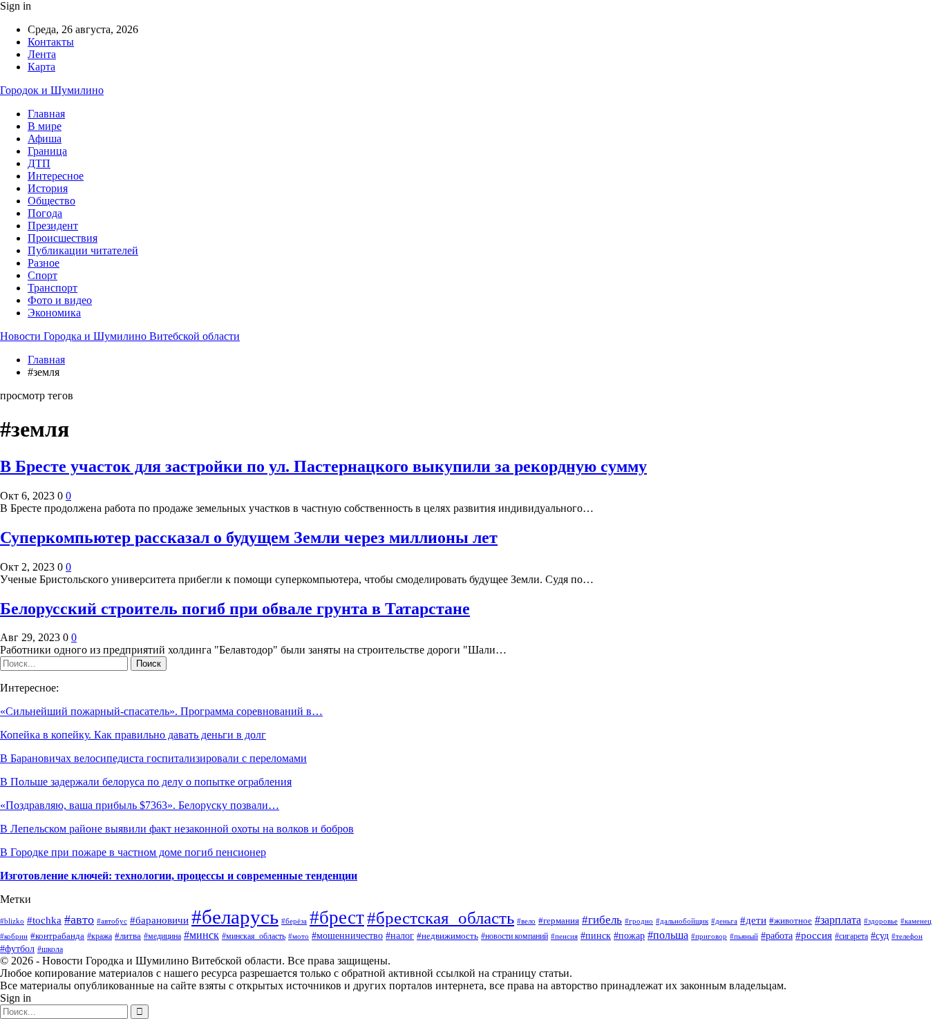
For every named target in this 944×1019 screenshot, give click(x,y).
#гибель (602, 919)
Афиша (45, 138)
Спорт (42, 275)
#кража (99, 936)
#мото (298, 936)
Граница (47, 151)
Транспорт (52, 288)
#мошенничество (347, 936)
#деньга (724, 921)
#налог (400, 935)
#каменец (916, 921)
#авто (79, 919)
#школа (50, 949)
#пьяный (744, 936)
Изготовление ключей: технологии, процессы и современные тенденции (178, 876)
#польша (668, 935)
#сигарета (851, 936)
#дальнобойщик (682, 921)
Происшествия (62, 238)
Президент (53, 225)
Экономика (54, 312)
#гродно (639, 921)
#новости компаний (514, 936)
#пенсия (564, 936)
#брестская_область (440, 917)
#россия (813, 935)
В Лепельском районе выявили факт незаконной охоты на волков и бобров (177, 829)
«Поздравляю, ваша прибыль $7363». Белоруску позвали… (139, 805)
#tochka (44, 920)
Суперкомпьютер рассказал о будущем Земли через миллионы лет (249, 537)
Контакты (51, 42)
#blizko (12, 921)
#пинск (595, 936)
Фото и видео (60, 300)
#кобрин (14, 936)
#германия (558, 920)
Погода (45, 213)
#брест (337, 917)
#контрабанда (57, 936)
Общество (51, 201)
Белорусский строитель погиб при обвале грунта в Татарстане (235, 609)
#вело (526, 921)
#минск (201, 935)
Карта (41, 67)
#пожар (629, 936)
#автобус (112, 921)
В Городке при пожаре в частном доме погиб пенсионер (133, 852)
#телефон (907, 936)
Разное (43, 263)
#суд (880, 936)
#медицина (162, 936)
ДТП (39, 163)
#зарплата (838, 919)
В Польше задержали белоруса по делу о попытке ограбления (146, 782)
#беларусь (235, 917)
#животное (790, 920)
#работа (777, 935)
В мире (45, 126)
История (48, 188)
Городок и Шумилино (52, 90)
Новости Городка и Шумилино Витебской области (120, 336)
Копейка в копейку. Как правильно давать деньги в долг (133, 735)
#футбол (17, 949)
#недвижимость (447, 936)
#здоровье (881, 921)
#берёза (294, 921)
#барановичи (159, 920)
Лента (42, 54)
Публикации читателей (83, 250)
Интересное (56, 176)
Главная (46, 114)
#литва (128, 936)
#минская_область (253, 936)
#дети (753, 920)
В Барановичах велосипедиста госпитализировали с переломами (153, 758)
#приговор (709, 936)
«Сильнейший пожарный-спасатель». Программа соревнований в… (161, 711)
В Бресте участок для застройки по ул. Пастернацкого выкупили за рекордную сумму (323, 466)
